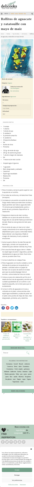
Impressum (23, 484)
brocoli (16, 364)
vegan (24, 379)
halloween (13, 371)
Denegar (17, 475)
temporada (18, 433)
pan (21, 374)
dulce (20, 366)
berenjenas (9, 364)
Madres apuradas (10, 374)
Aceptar (17, 470)
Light (30, 371)
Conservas (10, 366)
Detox (15, 366)
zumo (22, 381)
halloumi (6, 371)
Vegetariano (15, 381)
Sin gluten (28, 376)
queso (7, 376)
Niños (17, 374)
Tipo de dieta (15, 34)
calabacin (27, 364)
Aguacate (13, 96)
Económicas (10, 369)
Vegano (10, 83)
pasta (25, 374)
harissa (19, 371)
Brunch (21, 364)
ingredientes (21, 430)
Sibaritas (21, 376)
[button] (31, 449)
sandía (15, 376)
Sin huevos (24, 34)
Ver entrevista (14, 91)
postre (29, 374)
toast (14, 379)
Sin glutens (8, 379)
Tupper (19, 379)
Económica (26, 366)
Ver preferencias (17, 480)
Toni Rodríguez (14, 88)
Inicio (2, 34)
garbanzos (27, 369)
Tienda (8, 34)
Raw (11, 376)
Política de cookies (13, 484)
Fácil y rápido (19, 369)
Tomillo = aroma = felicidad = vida (18, 13)
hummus (25, 371)
